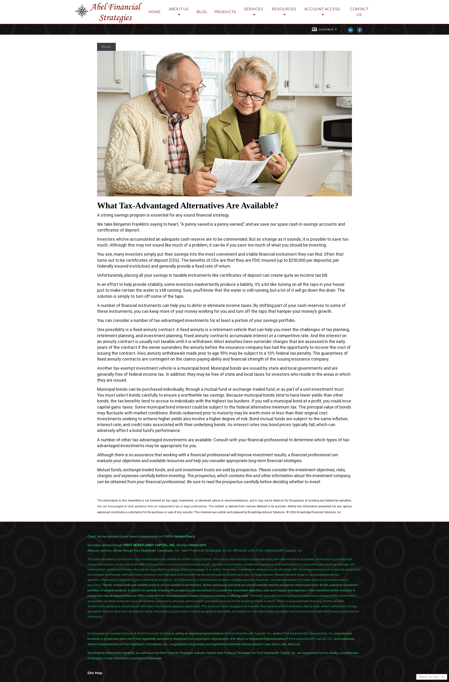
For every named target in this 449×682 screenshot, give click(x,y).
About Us (178, 9)
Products (225, 12)
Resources (284, 9)
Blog (201, 12)
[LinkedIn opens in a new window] (350, 31)
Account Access (322, 9)
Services (253, 9)
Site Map (94, 673)
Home (154, 12)
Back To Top (429, 676)
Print (106, 47)
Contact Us (359, 12)
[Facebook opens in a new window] (359, 31)
